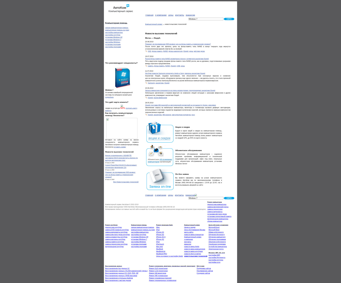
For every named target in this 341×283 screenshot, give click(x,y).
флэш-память (157, 51)
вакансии (187, 244)
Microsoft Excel (214, 227)
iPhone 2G (160, 232)
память (150, 66)
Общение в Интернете (217, 242)
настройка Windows (112, 42)
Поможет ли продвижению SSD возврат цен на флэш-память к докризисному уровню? (178, 44)
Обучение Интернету (217, 235)
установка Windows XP (113, 37)
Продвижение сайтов (205, 271)
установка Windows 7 (113, 40)
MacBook (159, 249)
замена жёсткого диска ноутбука (117, 235)
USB (178, 66)
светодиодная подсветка (181, 115)
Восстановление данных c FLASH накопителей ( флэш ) (126, 271)
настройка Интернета (217, 257)
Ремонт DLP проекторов (158, 268)
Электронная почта (216, 249)
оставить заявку (120, 147)
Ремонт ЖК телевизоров (158, 276)
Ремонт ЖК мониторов (157, 273)
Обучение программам (217, 239)
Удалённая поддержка (217, 244)
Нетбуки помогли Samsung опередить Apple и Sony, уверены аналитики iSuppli (175, 73)
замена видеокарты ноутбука (116, 232)
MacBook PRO (161, 254)
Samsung (151, 83)
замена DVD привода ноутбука (117, 230)
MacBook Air (160, 251)
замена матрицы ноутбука (115, 239)
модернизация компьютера (217, 219)
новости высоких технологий (195, 256)
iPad (158, 230)
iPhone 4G (160, 239)
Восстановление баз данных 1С (117, 268)
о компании (188, 239)
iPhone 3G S (160, 237)
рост (193, 115)
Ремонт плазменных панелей (160, 278)
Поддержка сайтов (204, 268)
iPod (158, 242)
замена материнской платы (217, 207)
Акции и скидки (189, 227)
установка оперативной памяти (219, 216)
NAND (165, 51)
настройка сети (214, 262)
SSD (149, 51)
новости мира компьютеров (194, 249)
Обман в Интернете (216, 232)
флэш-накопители (175, 51)
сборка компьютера (214, 221)
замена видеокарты (214, 212)
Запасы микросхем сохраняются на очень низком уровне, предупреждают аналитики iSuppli (180, 90)
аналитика (160, 83)
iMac (158, 227)
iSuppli (185, 51)
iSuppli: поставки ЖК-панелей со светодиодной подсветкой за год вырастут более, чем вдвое (180, 105)
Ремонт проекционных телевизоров (162, 280)
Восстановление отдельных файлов (119, 278)
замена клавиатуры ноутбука (116, 237)
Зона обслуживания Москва (194, 230)
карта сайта (188, 232)
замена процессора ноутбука (116, 244)
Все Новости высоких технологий (126, 182)
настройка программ (113, 47)
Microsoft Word (214, 230)
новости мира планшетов (194, 235)
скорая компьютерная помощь (116, 28)
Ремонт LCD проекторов (158, 271)
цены (191, 51)
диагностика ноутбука (113, 227)
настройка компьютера (114, 32)
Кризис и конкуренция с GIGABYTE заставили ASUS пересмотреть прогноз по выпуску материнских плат (121, 158)
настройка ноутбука (112, 35)
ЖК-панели (167, 115)
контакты (187, 242)
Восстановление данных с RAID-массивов (121, 276)
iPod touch (160, 244)
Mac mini (159, 247)
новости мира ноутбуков (193, 251)
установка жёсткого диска (217, 214)
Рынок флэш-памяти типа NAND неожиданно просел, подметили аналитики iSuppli (177, 59)
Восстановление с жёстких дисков (118, 280)
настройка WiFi (214, 255)
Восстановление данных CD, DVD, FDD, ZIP (121, 273)
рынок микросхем (160, 98)
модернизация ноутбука (114, 247)
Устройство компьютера (218, 247)
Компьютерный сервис (153, 24)
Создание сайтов (203, 273)
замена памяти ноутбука (114, 242)
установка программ (113, 44)
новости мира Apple (191, 247)
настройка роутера (216, 260)
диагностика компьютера (216, 204)
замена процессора (214, 209)
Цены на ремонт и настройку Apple (169, 256)
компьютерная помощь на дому (117, 30)
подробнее (109, 97)
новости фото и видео (192, 254)
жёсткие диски (199, 51)
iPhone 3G (160, 235)
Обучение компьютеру (217, 237)
